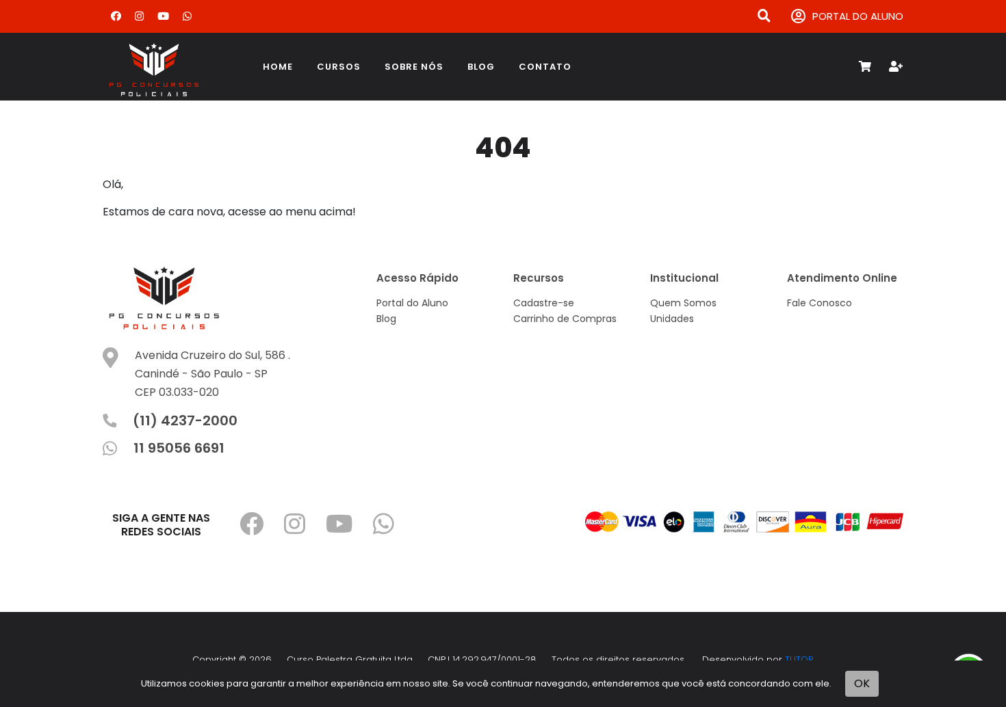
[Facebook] (116, 16)
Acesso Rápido (417, 278)
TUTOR (799, 659)
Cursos (339, 66)
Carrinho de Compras (565, 318)
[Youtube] (163, 16)
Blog (481, 66)
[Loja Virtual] (171, 67)
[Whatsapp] (187, 16)
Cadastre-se (543, 303)
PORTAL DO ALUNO (857, 16)
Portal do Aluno (412, 303)
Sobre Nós (414, 66)
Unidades (672, 318)
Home (278, 66)
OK (862, 683)
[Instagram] (139, 16)
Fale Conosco (819, 303)
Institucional (684, 278)
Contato (545, 66)
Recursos (538, 278)
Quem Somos (683, 303)
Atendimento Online (842, 278)
